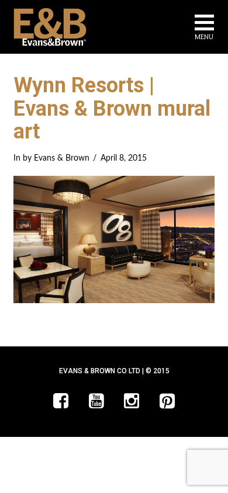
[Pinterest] (167, 400)
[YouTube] (96, 400)
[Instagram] (131, 400)
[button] (204, 29)
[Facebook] (61, 400)
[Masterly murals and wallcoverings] (50, 27)
